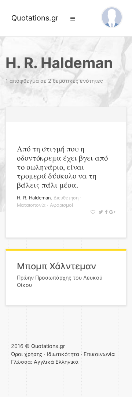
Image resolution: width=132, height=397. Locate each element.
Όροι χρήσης (27, 354)
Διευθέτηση (66, 198)
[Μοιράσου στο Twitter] (100, 212)
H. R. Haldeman (34, 198)
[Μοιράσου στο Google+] (111, 212)
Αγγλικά (44, 362)
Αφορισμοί (61, 205)
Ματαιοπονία (31, 205)
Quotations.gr (34, 18)
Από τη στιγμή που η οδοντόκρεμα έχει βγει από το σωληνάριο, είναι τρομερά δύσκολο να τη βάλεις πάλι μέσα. (62, 166)
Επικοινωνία (99, 354)
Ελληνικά (66, 362)
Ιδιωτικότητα (63, 354)
